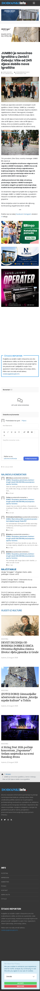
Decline (20, 986)
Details (9, 976)
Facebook (19, 214)
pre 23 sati (11, 513)
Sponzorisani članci (23, 72)
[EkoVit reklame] (20, 288)
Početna (4, 873)
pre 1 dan (10, 530)
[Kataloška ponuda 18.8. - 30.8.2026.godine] (20, 232)
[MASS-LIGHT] (20, 34)
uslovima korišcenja (10, 458)
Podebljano (4, 432)
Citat (15, 432)
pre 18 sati (11, 493)
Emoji (19, 432)
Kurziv (8, 432)
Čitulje (4, 899)
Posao (3, 886)
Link (24, 432)
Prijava (24, 420)
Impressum (5, 878)
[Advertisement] (20, 331)
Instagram (27, 214)
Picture (28, 432)
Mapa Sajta (5, 895)
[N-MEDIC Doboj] (20, 256)
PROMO (8, 774)
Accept (20, 983)
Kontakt (4, 890)
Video (32, 432)
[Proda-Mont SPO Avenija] (20, 15)
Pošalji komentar (31, 458)
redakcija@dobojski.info (11, 374)
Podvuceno (11, 432)
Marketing (5, 882)
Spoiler (4, 435)
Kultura (4, 639)
